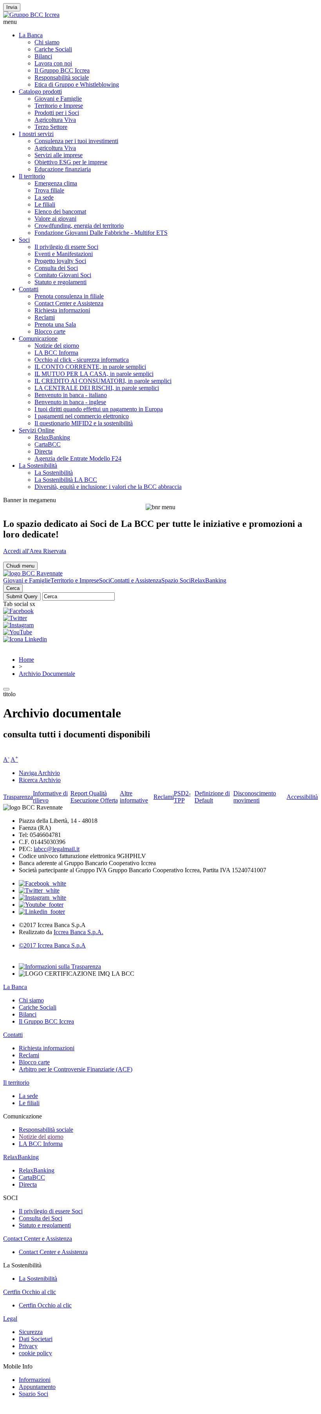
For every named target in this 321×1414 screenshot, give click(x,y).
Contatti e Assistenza (135, 580)
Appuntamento (37, 1386)
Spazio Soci (176, 580)
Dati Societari (35, 1339)
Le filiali (44, 204)
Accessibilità (302, 796)
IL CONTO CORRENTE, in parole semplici (90, 366)
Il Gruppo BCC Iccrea (62, 70)
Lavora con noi (53, 63)
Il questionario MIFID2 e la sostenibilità (83, 423)
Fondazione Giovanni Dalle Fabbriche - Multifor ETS (101, 232)
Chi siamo (47, 42)
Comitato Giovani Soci (62, 275)
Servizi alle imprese (58, 155)
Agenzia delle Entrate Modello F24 (77, 458)
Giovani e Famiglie (58, 98)
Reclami (44, 317)
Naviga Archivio (39, 773)
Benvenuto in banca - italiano (70, 395)
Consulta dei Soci (56, 268)
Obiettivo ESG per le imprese (70, 162)
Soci (24, 239)
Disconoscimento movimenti (254, 797)
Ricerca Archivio (40, 780)
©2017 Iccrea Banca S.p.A (52, 945)
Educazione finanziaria (62, 169)
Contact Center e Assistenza (68, 303)
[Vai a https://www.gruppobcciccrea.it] (31, 14)
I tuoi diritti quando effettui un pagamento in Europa (98, 409)
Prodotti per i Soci (56, 112)
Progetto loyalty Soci (60, 261)
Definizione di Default (212, 797)
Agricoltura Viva (55, 119)
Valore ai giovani (55, 218)
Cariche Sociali (53, 49)
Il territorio (32, 176)
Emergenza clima (55, 183)
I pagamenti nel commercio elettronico (81, 416)
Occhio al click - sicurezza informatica (81, 359)
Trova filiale (49, 190)
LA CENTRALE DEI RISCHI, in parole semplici (96, 388)
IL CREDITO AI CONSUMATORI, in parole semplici (102, 381)
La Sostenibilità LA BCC (65, 479)
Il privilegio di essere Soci (66, 246)
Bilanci (43, 56)
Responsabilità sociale (61, 77)
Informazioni (34, 1379)
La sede (44, 197)
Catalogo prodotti (40, 91)
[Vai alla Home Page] (33, 573)
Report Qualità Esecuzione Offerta (94, 797)
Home (26, 659)
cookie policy (35, 1353)
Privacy (28, 1346)
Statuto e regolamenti (60, 282)
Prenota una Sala (55, 324)
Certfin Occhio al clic (29, 1292)
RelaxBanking (52, 437)
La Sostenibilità (38, 465)
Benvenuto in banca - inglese (70, 402)
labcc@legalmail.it (56, 849)
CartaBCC (47, 444)
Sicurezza (31, 1332)
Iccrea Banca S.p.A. (78, 932)
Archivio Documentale (47, 673)
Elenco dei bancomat (60, 211)
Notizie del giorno (56, 345)
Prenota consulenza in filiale (69, 296)
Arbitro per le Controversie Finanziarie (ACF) (75, 1069)
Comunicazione (38, 338)
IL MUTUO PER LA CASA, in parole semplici (93, 373)
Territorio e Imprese (58, 105)
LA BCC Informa (56, 352)
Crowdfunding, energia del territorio (79, 225)
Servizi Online (36, 430)
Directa (43, 451)
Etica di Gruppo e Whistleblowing (76, 84)
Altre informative (134, 797)
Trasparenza (18, 796)
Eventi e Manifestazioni (63, 253)
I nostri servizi (36, 134)
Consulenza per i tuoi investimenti (76, 141)
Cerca (13, 588)
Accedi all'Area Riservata (34, 551)
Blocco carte (49, 331)
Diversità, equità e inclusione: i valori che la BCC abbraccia (108, 486)
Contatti (28, 289)
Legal (10, 1318)
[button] (160, 21)
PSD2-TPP (182, 797)
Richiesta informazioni (62, 310)
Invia (11, 7)
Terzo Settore (50, 126)
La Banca (31, 35)
